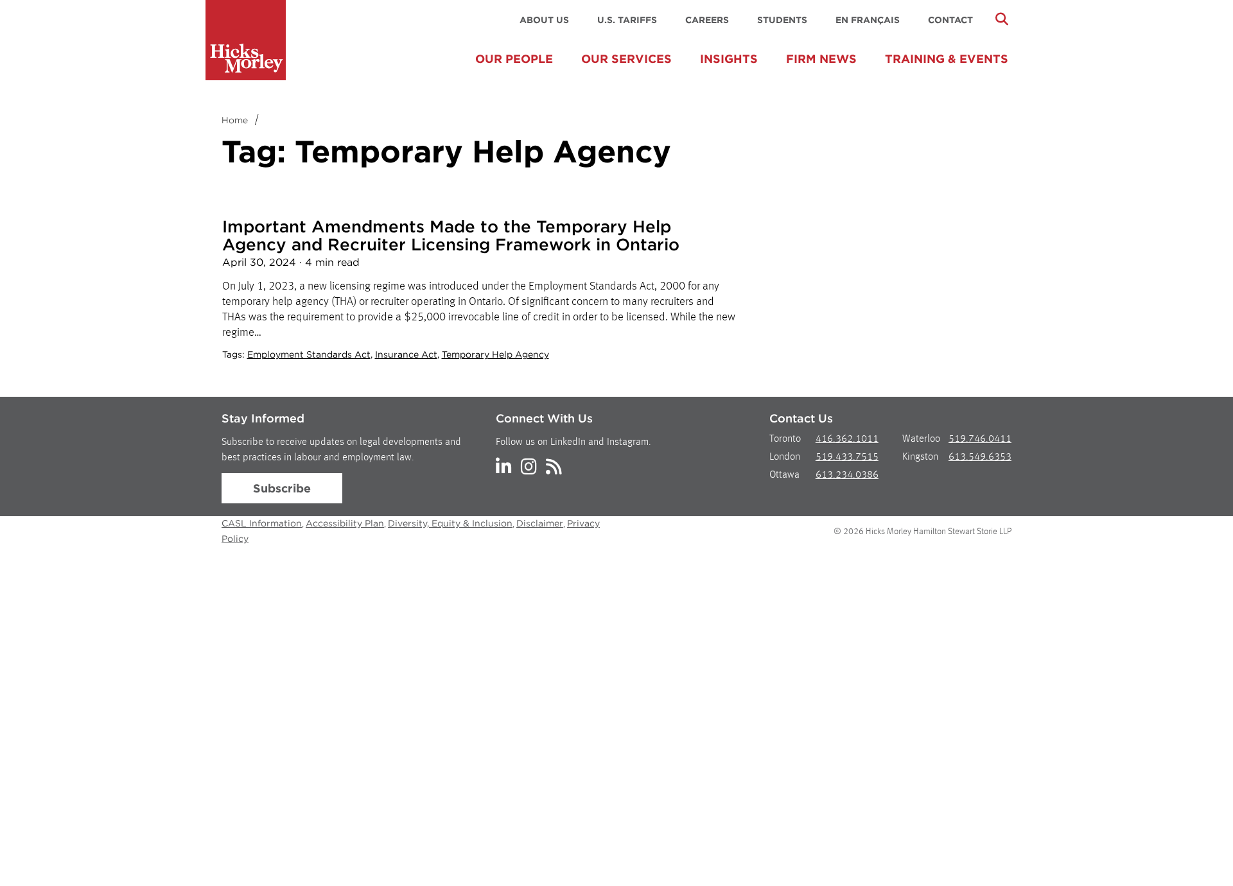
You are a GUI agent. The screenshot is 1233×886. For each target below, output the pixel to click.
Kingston (920, 457)
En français (867, 20)
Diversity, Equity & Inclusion (450, 523)
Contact (950, 20)
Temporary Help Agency (495, 354)
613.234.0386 (847, 475)
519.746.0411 (980, 439)
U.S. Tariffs (627, 20)
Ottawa (784, 475)
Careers (707, 20)
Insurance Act (406, 354)
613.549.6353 (980, 457)
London (784, 457)
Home (235, 120)
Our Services (626, 58)
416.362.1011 (847, 439)
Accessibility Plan (345, 523)
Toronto (785, 439)
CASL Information (262, 523)
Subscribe (282, 488)
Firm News (821, 58)
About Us (544, 20)
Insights (729, 58)
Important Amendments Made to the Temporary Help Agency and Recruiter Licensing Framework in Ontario (450, 235)
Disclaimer (539, 523)
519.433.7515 (847, 457)
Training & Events (946, 58)
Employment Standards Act (309, 354)
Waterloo (921, 439)
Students (782, 20)
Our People (514, 58)
